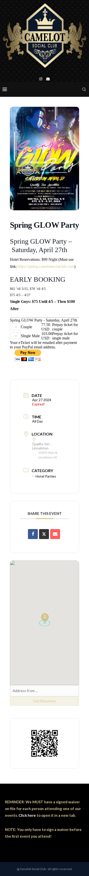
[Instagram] (40, 79)
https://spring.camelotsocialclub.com (46, 266)
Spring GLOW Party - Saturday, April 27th (43, 320)
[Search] (84, 89)
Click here (27, 815)
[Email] (48, 79)
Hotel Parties (46, 476)
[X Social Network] (44, 534)
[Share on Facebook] (33, 534)
